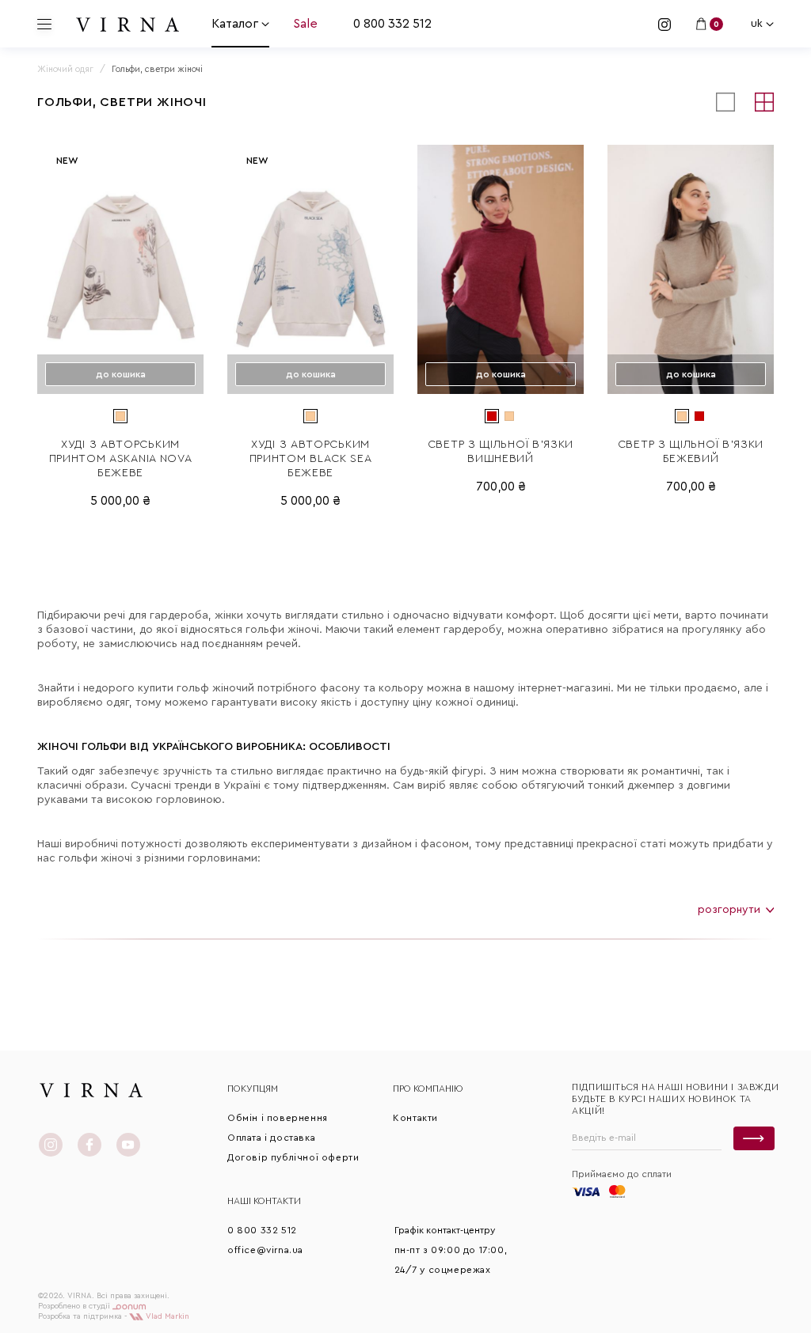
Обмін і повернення (277, 1118)
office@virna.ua (265, 1250)
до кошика (121, 374)
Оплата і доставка (271, 1137)
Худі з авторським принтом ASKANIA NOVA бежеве (120, 459)
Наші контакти (264, 1201)
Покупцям (252, 1088)
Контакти (415, 1118)
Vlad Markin (166, 1316)
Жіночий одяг (65, 69)
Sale (305, 23)
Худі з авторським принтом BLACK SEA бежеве (310, 459)
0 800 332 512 (392, 23)
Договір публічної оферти (293, 1157)
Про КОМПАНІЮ (428, 1088)
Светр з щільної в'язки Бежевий (690, 451)
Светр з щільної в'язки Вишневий (500, 451)
